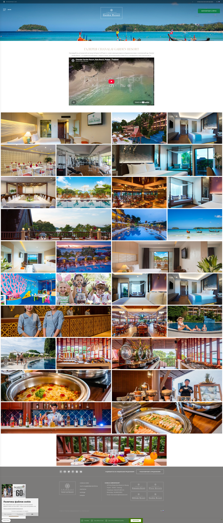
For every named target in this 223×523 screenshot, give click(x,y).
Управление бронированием (205, 1)
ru (217, 1)
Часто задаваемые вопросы (89, 486)
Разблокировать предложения (150, 471)
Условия (61, 511)
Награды (82, 492)
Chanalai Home (84, 483)
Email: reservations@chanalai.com (117, 495)
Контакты (83, 489)
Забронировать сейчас (209, 11)
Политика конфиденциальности (72, 511)
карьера (82, 495)
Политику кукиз (85, 511)
